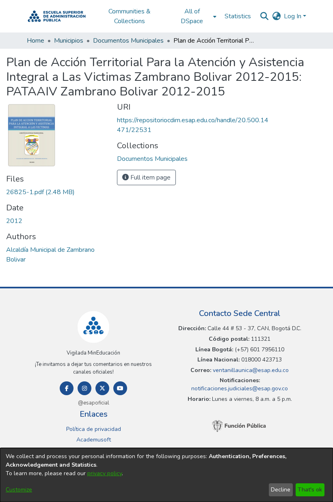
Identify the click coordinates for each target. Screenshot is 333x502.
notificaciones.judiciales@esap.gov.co (239, 388)
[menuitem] (194, 16)
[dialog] (166, 475)
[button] (56, 16)
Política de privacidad (93, 429)
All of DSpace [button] (192, 16)
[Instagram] (84, 388)
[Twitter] (102, 388)
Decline (280, 489)
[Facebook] (67, 388)
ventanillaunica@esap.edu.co (250, 370)
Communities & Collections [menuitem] (129, 16)
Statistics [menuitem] (238, 16)
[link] (40, 192)
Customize (19, 489)
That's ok (310, 489)
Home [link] (35, 40)
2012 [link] (14, 220)
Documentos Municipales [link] (128, 40)
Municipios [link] (68, 40)
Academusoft (93, 440)
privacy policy (104, 473)
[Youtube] (120, 388)
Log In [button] (293, 16)
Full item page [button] (150, 177)
